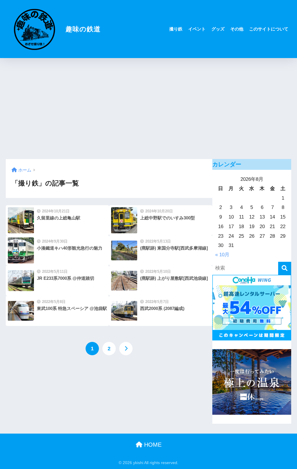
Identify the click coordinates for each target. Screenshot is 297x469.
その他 (236, 28)
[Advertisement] (148, 108)
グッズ (217, 28)
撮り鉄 (175, 28)
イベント (197, 28)
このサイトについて (268, 28)
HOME (152, 444)
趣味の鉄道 (82, 29)
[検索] (284, 268)
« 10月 (222, 254)
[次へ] (126, 348)
